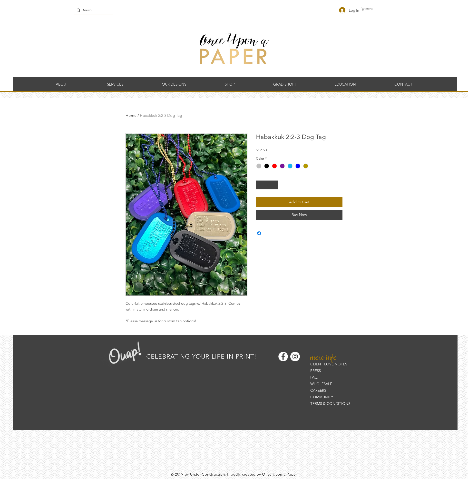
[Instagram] (295, 356)
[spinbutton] (267, 185)
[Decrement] (260, 185)
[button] (368, 9)
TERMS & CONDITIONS (330, 403)
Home (131, 115)
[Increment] (275, 185)
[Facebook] (283, 356)
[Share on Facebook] (259, 233)
